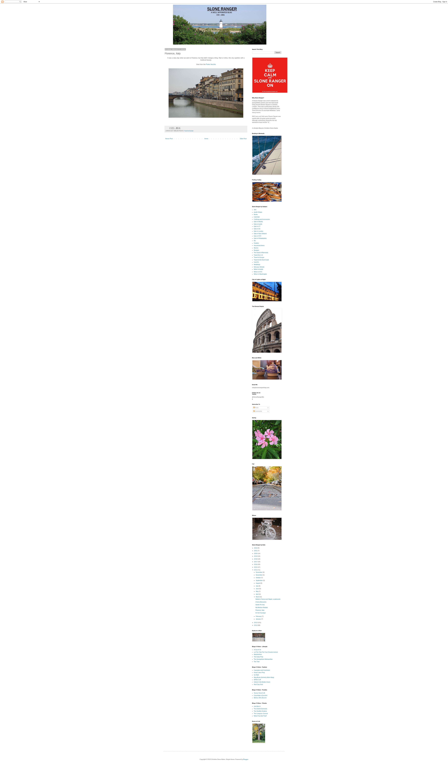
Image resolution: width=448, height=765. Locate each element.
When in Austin (258, 269)
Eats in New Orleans (260, 233)
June (257, 588)
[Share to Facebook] (177, 128)
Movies (256, 248)
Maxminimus (258, 654)
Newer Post (169, 139)
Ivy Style (256, 675)
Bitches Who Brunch (260, 698)
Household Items (259, 245)
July (257, 586)
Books (256, 214)
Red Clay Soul (258, 684)
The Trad (256, 661)
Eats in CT (257, 226)
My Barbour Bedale (262, 607)
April (257, 594)
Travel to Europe (188, 130)
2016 (256, 564)
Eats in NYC (257, 236)
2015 (256, 567)
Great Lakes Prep (259, 672)
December (259, 572)
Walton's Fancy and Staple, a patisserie (268, 599)
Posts (257, 407)
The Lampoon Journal (261, 713)
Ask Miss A (257, 706)
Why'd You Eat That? (260, 716)
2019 (256, 556)
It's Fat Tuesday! (261, 613)
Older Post (243, 139)
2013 (256, 622)
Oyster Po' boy (260, 605)
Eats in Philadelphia (260, 238)
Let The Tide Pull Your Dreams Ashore (266, 652)
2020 (256, 553)
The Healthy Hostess (260, 711)
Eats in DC (257, 229)
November (259, 575)
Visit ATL (256, 262)
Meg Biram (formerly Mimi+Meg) (264, 677)
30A (255, 210)
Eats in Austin (258, 224)
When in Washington (260, 274)
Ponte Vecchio (211, 64)
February (259, 616)
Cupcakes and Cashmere (262, 670)
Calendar (257, 217)
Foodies (256, 243)
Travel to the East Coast (261, 260)
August (258, 583)
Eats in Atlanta (258, 221)
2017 (256, 562)
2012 (256, 625)
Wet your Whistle (259, 267)
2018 (256, 559)
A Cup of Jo (257, 649)
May (257, 591)
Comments (258, 411)
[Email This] (170, 128)
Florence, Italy (260, 610)
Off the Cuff (257, 680)
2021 (256, 551)
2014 (256, 570)
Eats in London (258, 231)
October (258, 578)
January (258, 619)
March (258, 597)
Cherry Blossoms (261, 602)
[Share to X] (175, 128)
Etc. (255, 241)
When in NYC (258, 272)
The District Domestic (260, 709)
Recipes (256, 250)
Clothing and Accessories (262, 219)
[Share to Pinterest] (179, 128)
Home (206, 139)
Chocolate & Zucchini (260, 695)
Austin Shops (258, 212)
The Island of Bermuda (261, 252)
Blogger (245, 759)
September (259, 580)
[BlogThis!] (173, 128)
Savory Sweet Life (259, 693)
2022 (256, 548)
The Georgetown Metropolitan (263, 659)
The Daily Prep (258, 657)
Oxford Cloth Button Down (262, 682)
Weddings (257, 264)
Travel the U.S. (258, 255)
